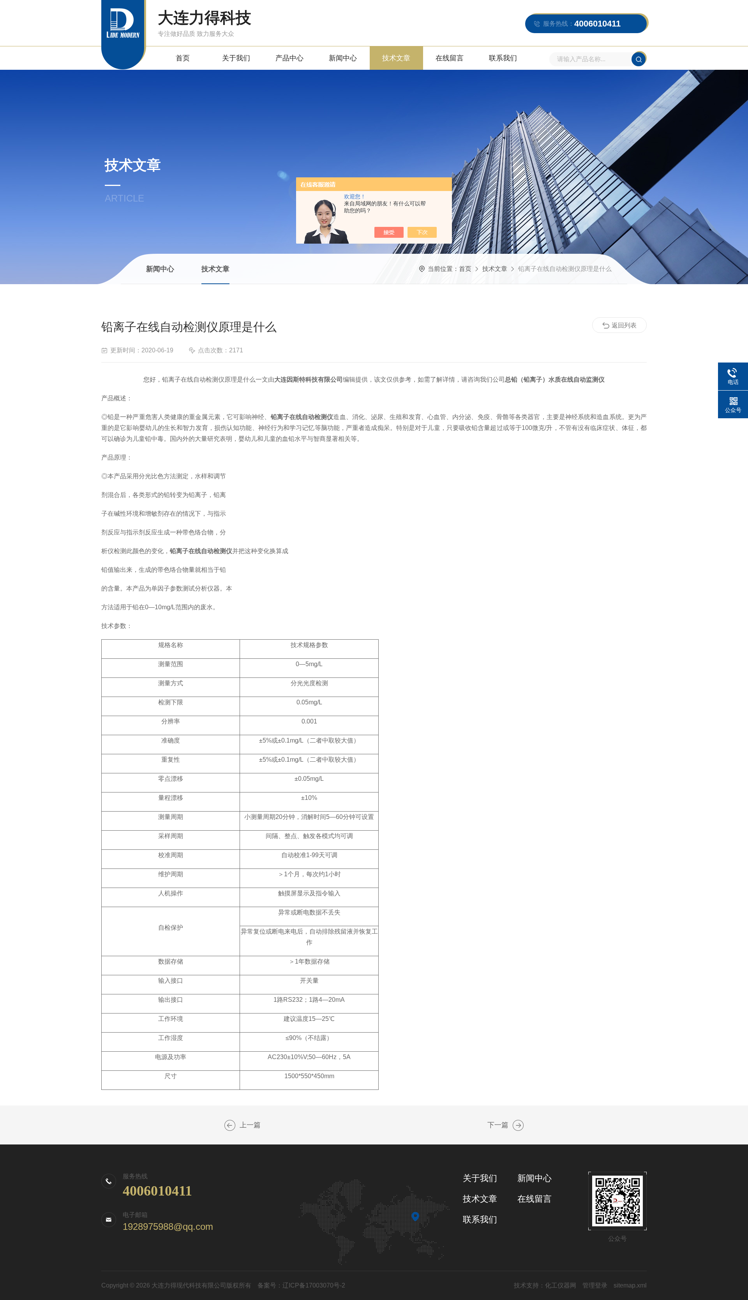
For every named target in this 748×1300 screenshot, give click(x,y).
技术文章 (396, 58)
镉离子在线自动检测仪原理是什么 (230, 1125)
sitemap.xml (630, 1285)
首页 (183, 58)
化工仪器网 (560, 1285)
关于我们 (236, 58)
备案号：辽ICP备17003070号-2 (301, 1285)
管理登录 (594, 1285)
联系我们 (503, 58)
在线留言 (450, 58)
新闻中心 (343, 58)
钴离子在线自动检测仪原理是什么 (518, 1125)
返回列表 (624, 325)
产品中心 (289, 58)
